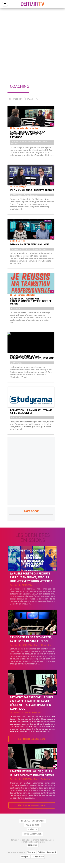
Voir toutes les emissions (31, 739)
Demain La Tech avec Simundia (29, 244)
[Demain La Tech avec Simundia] (31, 232)
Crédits (32, 829)
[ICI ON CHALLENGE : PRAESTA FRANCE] (31, 178)
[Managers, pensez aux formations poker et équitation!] (31, 345)
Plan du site (32, 825)
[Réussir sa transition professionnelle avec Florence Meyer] (31, 286)
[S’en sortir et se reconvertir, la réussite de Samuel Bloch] (32, 628)
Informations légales (32, 821)
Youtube (31, 852)
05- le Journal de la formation (24, 128)
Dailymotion (38, 857)
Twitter (41, 852)
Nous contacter (33, 834)
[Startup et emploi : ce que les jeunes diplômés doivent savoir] (32, 762)
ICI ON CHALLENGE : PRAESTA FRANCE (32, 190)
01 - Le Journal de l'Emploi (22, 295)
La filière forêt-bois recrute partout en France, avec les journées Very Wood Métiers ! (31, 577)
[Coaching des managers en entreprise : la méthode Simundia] (31, 119)
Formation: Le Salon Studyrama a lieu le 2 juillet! (31, 411)
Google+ (25, 857)
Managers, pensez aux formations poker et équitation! (32, 357)
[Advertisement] (32, 43)
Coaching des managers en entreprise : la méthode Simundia (28, 134)
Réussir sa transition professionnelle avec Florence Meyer (31, 301)
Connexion (33, 845)
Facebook (51, 852)
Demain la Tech (17, 241)
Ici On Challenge (18, 187)
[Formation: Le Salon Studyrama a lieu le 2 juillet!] (31, 400)
